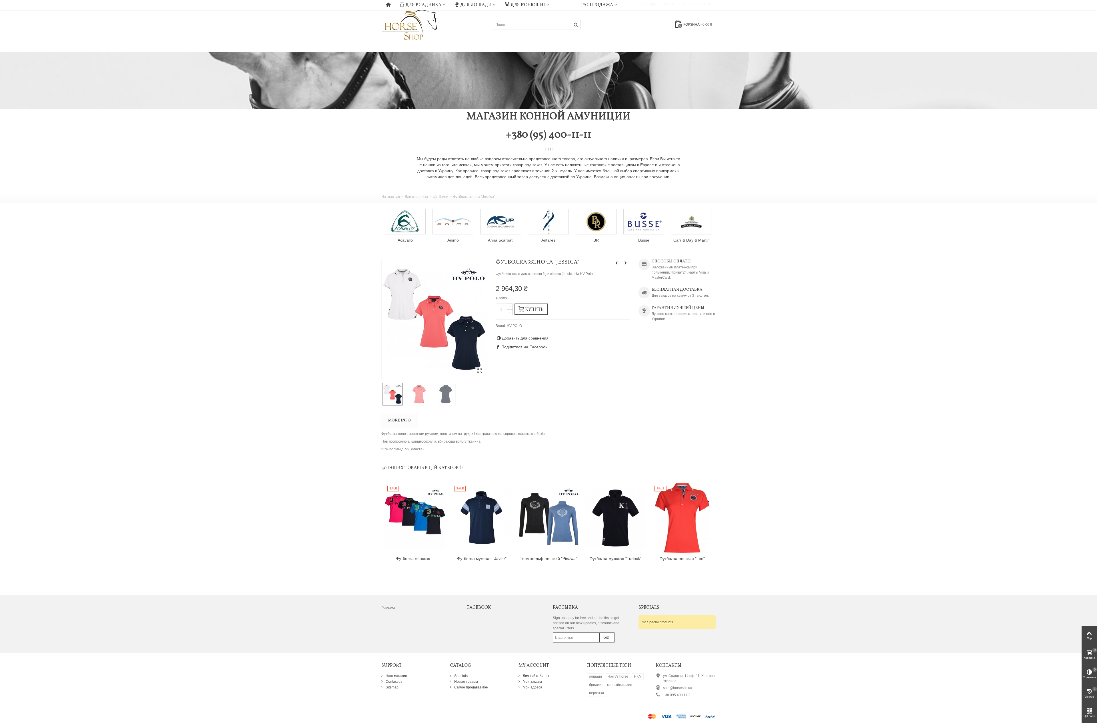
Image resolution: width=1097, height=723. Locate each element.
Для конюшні (528, 5)
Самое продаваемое (470, 687)
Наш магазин (396, 676)
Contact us (393, 682)
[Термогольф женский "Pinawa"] (548, 518)
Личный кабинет (535, 676)
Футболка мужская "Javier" (482, 558)
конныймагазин (619, 685)
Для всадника (423, 5)
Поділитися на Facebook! (524, 347)
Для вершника (416, 197)
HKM (638, 676)
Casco (691, 240)
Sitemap (392, 687)
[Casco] (691, 221)
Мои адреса (532, 687)
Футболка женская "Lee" (682, 558)
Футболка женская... (415, 558)
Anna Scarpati (453, 240)
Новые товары (465, 682)
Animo (405, 240)
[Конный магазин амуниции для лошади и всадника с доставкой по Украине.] (409, 24)
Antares (501, 240)
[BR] (548, 221)
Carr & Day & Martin (644, 240)
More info (399, 420)
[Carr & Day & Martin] (643, 221)
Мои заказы (532, 682)
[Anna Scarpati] (453, 221)
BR (548, 240)
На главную (390, 197)
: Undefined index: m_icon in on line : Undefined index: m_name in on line (565, 4)
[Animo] (405, 221)
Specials (460, 676)
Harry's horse (618, 676)
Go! (606, 637)
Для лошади (476, 5)
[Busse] (596, 221)
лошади (595, 676)
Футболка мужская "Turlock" (615, 558)
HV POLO (514, 326)
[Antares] (500, 221)
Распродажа (597, 5)
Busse (596, 240)
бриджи (595, 685)
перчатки (596, 693)
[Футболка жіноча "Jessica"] (434, 319)
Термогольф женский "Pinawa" (548, 558)
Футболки (440, 197)
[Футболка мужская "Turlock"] (615, 518)
